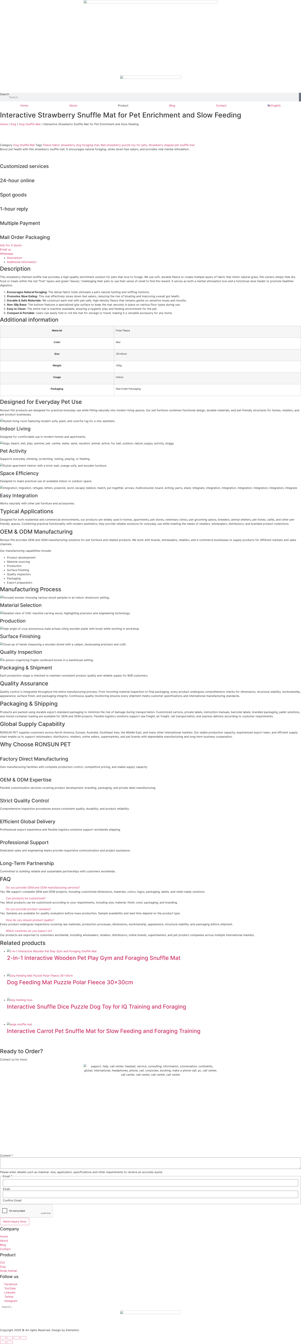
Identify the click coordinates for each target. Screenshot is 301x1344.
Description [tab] (14, 258)
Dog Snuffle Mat (30, 124)
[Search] (300, 97)
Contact (221, 105)
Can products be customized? (26, 898)
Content (6, 1155)
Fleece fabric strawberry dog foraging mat (71, 145)
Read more (19, 970)
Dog (13, 124)
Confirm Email (12, 1200)
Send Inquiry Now (14, 1221)
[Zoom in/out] (3, 1337)
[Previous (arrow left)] (3, 1342)
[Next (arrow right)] (10, 1342)
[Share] (17, 1337)
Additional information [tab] (21, 262)
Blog (172, 105)
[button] (150, 887)
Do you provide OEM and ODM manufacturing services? (43, 887)
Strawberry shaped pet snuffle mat (172, 145)
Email (6, 1189)
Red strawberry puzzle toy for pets (124, 145)
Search (4, 94)
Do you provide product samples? (28, 909)
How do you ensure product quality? (30, 920)
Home (24, 105)
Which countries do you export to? (29, 931)
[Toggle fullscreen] (10, 1337)
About (73, 105)
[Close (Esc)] (23, 1337)
